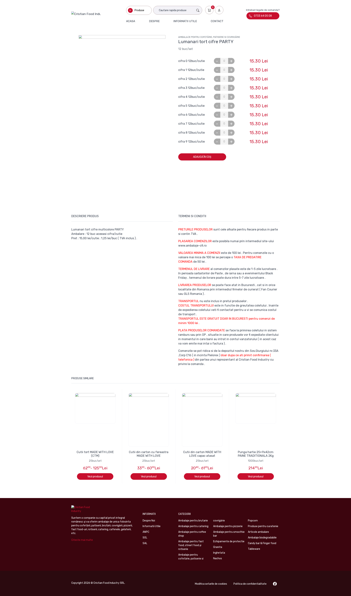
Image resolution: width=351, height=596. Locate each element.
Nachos (217, 558)
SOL (145, 537)
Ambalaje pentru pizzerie (228, 526)
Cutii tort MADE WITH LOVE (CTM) (95, 453)
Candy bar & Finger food (262, 543)
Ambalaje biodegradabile (262, 537)
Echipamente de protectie (228, 541)
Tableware (254, 548)
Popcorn (253, 520)
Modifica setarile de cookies (211, 583)
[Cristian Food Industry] (86, 13)
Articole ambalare (258, 531)
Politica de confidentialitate (250, 583)
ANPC (146, 531)
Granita (217, 547)
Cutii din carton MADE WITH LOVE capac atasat (202, 453)
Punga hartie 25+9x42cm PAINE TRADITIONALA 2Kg (256, 453)
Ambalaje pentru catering (193, 526)
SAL (145, 543)
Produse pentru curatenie (263, 526)
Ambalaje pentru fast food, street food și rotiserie (191, 545)
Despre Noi (149, 520)
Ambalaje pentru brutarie (193, 520)
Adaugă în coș (202, 156)
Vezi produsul (95, 476)
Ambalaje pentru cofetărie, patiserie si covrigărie (209, 37)
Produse (139, 10)
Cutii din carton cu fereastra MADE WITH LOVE (148, 453)
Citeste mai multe (82, 540)
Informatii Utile (152, 526)
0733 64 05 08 (263, 15)
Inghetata (219, 552)
